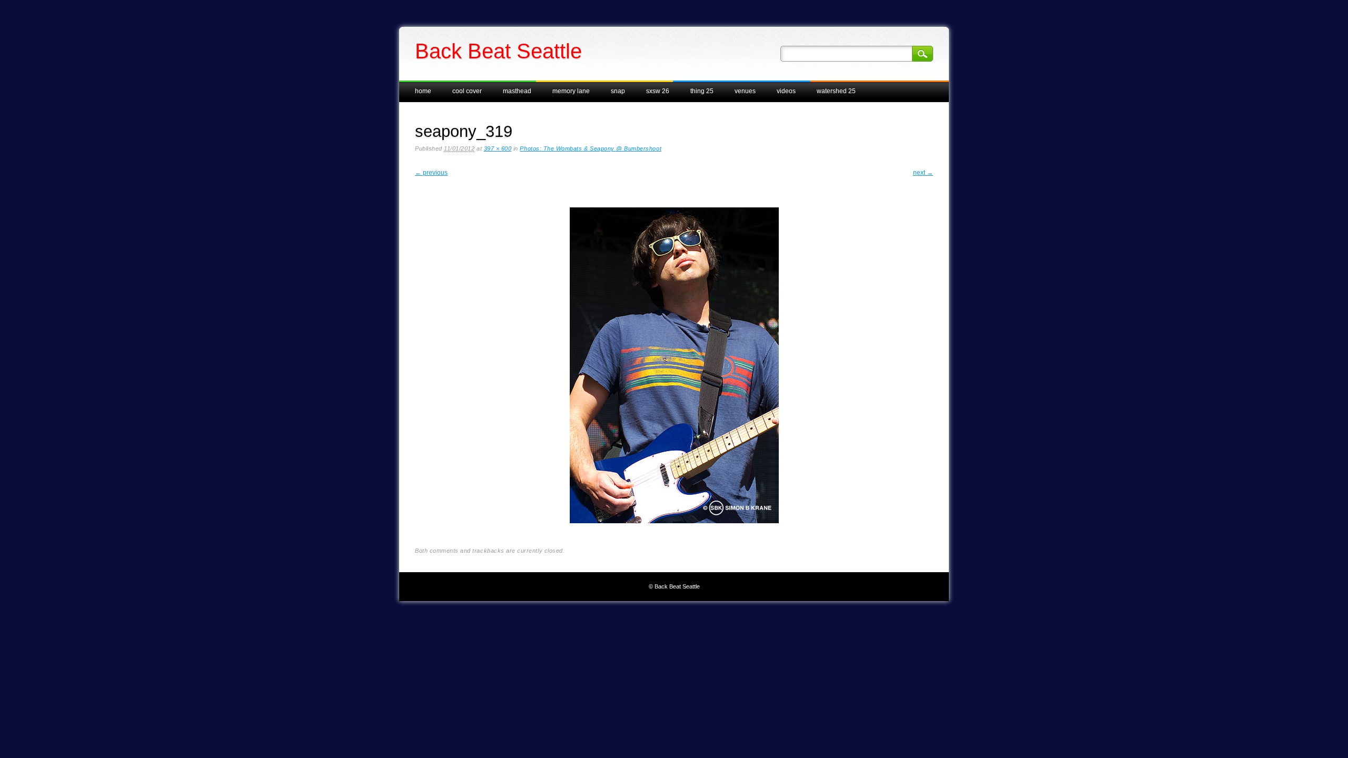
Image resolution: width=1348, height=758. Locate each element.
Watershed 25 (836, 91)
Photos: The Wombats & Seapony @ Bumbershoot (590, 148)
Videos (786, 91)
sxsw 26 (657, 91)
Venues (745, 91)
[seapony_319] (674, 531)
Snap (618, 91)
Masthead (517, 91)
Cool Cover (467, 91)
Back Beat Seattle (498, 51)
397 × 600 (498, 148)
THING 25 (701, 91)
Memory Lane (571, 91)
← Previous (431, 172)
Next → (923, 172)
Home (423, 91)
